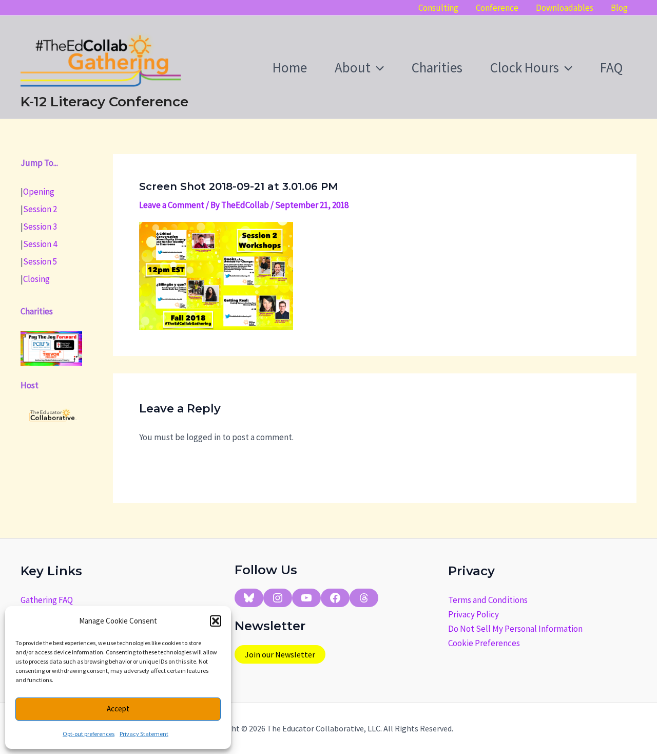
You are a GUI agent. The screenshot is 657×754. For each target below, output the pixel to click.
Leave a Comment (171, 205)
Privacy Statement (144, 734)
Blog (619, 7)
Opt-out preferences (88, 734)
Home (290, 67)
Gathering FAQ (47, 600)
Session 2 (40, 208)
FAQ (611, 67)
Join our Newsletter (280, 654)
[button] (215, 621)
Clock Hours (524, 67)
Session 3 (40, 226)
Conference (497, 7)
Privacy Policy (473, 614)
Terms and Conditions (488, 600)
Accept (118, 708)
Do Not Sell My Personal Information (515, 628)
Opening (38, 191)
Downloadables (564, 7)
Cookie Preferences (484, 643)
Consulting (438, 7)
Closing (36, 278)
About (353, 67)
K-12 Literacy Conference (104, 101)
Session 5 (40, 261)
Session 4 (40, 243)
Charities (437, 67)
